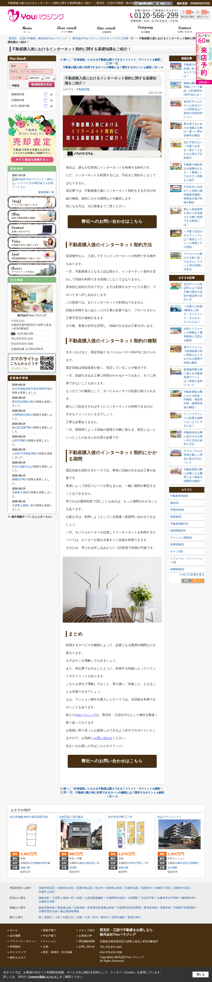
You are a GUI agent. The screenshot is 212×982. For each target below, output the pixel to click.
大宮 (87, 917)
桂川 (95, 917)
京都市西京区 (47, 887)
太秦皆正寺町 (20, 492)
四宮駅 (73, 867)
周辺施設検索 (87, 941)
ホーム (14, 930)
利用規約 (15, 946)
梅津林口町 (188, 897)
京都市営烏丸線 (48, 911)
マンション (49, 941)
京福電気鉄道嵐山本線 (100, 907)
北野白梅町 (118, 917)
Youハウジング (85, 715)
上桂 (57, 917)
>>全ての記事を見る (191, 574)
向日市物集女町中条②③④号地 (31, 388)
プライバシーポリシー (23, 941)
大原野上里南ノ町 (23, 505)
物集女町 (40, 863)
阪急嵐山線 (64, 907)
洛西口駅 (25, 867)
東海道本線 (150, 907)
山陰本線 (79, 907)
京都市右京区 (66, 887)
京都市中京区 (181, 887)
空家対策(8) (177, 509)
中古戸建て (49, 935)
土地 (45, 946)
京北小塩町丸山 (21, 466)
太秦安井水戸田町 (168, 897)
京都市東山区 (84, 887)
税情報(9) (175, 516)
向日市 (31, 863)
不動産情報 (83, 89)
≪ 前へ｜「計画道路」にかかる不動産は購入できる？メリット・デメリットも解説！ (111, 59)
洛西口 (48, 917)
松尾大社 (68, 917)
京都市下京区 (162, 887)
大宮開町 (192, 863)
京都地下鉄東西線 (184, 907)
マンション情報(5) (181, 537)
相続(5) (174, 502)
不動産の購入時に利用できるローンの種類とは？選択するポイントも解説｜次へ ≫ (113, 67)
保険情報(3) (177, 569)
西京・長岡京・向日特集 (57, 952)
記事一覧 (112, 63)
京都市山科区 (84, 863)
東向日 (105, 917)
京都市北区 (181, 863)
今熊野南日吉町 (21, 414)
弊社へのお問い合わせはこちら (112, 221)
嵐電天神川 (134, 917)
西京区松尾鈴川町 (23, 401)
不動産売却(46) (179, 495)
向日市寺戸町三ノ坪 (120, 816)
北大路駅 (172, 867)
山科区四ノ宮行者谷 (71, 816)
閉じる (201, 974)
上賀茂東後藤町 (93, 897)
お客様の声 (85, 935)
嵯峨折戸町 (18, 479)
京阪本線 (165, 907)
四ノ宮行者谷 (99, 863)
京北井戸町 (147, 897)
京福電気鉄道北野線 (129, 907)
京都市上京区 (47, 891)
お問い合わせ (103, 738)
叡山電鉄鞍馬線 (69, 911)
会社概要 (15, 935)
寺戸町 (137, 863)
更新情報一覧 (46, 192)
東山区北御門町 (21, 427)
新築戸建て (49, 930)
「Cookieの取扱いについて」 (42, 976)
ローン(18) (176, 551)
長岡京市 (146, 887)
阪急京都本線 (47, 907)
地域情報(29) (178, 530)
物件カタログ (18, 957)
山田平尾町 (18, 440)
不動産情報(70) (179, 523)
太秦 (79, 917)
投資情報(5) (177, 544)
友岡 (79, 897)
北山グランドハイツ (169, 816)
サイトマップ (18, 952)
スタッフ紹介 (87, 930)
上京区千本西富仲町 (24, 453)
